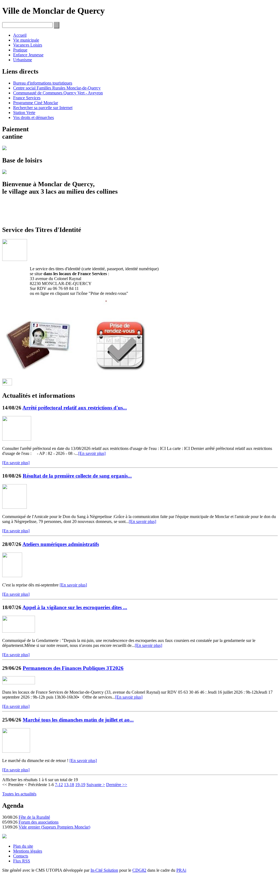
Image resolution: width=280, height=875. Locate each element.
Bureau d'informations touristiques (42, 83)
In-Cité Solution (104, 870)
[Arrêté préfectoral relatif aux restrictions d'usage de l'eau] (16, 439)
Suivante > (95, 784)
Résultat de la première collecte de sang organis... (77, 476)
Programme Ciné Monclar (35, 102)
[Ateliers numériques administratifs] (12, 575)
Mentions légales (27, 851)
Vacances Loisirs (27, 45)
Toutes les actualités (19, 794)
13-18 (69, 784)
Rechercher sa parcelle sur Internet (42, 107)
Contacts (20, 856)
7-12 (59, 784)
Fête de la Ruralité (34, 817)
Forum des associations (39, 822)
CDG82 (139, 870)
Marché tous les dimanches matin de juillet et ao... (78, 720)
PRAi (181, 870)
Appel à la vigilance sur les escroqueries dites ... (74, 607)
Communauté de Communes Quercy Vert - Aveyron (58, 93)
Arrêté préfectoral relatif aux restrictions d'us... (74, 408)
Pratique (20, 50)
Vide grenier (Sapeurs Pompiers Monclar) (54, 827)
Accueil (20, 35)
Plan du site (23, 846)
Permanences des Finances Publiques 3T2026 (73, 668)
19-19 (80, 784)
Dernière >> (116, 784)
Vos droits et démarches (33, 117)
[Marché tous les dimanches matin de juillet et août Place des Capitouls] (16, 751)
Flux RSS (21, 861)
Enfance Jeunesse (28, 55)
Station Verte (24, 112)
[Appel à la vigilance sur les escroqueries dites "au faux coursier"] (18, 631)
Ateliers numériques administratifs (60, 544)
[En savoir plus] (92, 453)
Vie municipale (26, 40)
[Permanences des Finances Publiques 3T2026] (18, 683)
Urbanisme (22, 59)
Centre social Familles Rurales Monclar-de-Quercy (57, 88)
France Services (26, 97)
